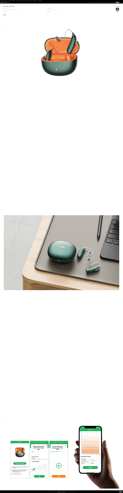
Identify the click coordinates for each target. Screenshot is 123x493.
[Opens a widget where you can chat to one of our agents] (120, 492)
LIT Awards (26, 0)
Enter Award (117, 2)
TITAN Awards (17, 0)
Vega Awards (10, 0)
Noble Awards (30, 0)
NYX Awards (13, 0)
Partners (112, 2)
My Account (120, 2)
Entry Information (92, 2)
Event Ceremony (105, 2)
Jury (99, 2)
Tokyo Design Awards (40, 0)
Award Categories (96, 2)
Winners (101, 2)
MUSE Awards (5, 0)
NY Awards (22, 0)
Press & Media (109, 2)
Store (114, 2)
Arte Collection (34, 0)
